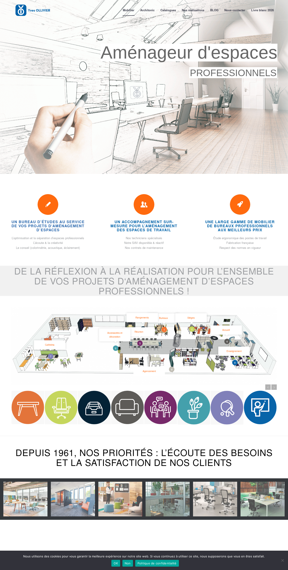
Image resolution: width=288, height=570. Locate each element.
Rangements (142, 317)
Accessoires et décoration (114, 334)
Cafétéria (49, 344)
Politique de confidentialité (157, 563)
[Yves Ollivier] (32, 10)
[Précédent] (268, 387)
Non (128, 563)
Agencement (149, 371)
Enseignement (234, 351)
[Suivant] (274, 387)
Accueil (226, 330)
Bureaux (163, 318)
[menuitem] (128, 10)
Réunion (139, 331)
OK (116, 563)
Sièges (191, 317)
